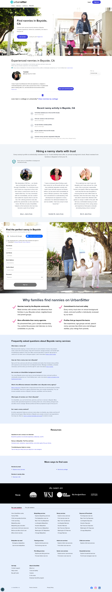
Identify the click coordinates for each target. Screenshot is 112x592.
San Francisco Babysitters (42, 528)
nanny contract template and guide (32, 416)
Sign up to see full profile (66, 89)
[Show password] (42, 277)
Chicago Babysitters (40, 533)
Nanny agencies (15, 387)
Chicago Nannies (62, 533)
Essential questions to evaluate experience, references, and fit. (27, 436)
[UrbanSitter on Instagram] (95, 587)
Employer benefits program (36, 578)
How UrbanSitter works (17, 513)
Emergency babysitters (18, 543)
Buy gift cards (15, 573)
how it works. (49, 366)
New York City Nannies (64, 520)
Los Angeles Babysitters (41, 523)
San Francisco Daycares (86, 525)
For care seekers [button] (16, 507)
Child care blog (15, 520)
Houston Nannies (62, 525)
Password (9, 274)
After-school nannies (16, 533)
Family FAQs (14, 516)
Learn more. (70, 68)
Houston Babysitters (40, 525)
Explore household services (87, 553)
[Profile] (17, 76)
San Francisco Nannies (64, 528)
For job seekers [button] (29, 507)
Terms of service (33, 587)
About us (31, 568)
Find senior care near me (64, 556)
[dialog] (2, 589)
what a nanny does (51, 354)
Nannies (18, 6)
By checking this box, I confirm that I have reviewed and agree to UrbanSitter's (23, 241)
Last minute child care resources (20, 528)
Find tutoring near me (41, 545)
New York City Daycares (86, 518)
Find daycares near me (86, 516)
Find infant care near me (64, 545)
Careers (31, 573)
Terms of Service (26, 242)
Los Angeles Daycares (86, 520)
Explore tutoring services (41, 543)
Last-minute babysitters (18, 545)
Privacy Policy (17, 242)
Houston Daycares (85, 523)
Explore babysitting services (42, 516)
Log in (89, 2)
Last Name (9, 253)
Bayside (31, 6)
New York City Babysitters (42, 520)
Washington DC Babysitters (42, 530)
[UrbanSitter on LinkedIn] (99, 587)
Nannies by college (63, 469)
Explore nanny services (19, 469)
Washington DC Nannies (64, 530)
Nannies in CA (16, 477)
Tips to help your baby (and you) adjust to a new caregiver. (26, 449)
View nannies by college (48, 99)
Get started (22, 37)
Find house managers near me (88, 556)
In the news (32, 575)
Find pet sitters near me (41, 556)
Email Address (10, 260)
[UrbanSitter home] (19, 2)
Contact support (15, 568)
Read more (14, 89)
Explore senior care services (65, 553)
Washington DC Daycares (87, 528)
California (25, 6)
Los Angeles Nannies (63, 523)
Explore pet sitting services (42, 553)
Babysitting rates (15, 523)
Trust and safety (33, 570)
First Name (9, 245)
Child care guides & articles (18, 518)
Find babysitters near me (41, 518)
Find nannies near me (63, 518)
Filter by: (92, 71)
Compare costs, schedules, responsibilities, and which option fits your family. (31, 443)
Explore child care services (87, 543)
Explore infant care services (65, 543)
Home (13, 6)
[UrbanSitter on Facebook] (91, 587)
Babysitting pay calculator (18, 525)
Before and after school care (18, 530)
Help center (14, 570)
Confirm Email (10, 267)
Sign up (96, 2)
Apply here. (40, 36)
